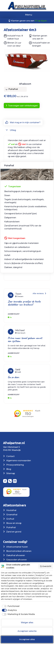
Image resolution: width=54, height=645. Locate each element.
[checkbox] (10, 606)
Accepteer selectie (27, 631)
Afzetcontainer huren (17, 547)
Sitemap (10, 473)
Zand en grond (13, 532)
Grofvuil (10, 519)
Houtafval (11, 510)
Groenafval (11, 514)
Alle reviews (38, 293)
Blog (8, 469)
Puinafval (11, 527)
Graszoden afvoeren (16, 559)
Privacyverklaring (15, 465)
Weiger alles (27, 622)
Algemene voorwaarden (18, 460)
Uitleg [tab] (12, 130)
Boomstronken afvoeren (18, 551)
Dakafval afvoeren (15, 555)
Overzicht (46, 566)
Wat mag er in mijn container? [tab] (24, 122)
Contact (10, 456)
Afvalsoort (25, 83)
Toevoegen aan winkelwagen (23, 105)
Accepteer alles (27, 639)
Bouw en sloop (13, 523)
